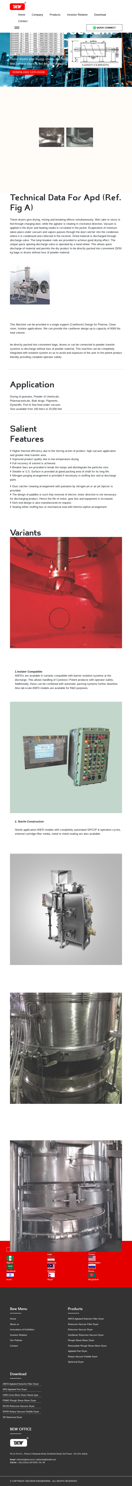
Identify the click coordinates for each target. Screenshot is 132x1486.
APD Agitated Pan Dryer (15, 1389)
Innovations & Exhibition (22, 1329)
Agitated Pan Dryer (77, 1351)
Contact (23, 21)
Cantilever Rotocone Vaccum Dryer (86, 1335)
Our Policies (16, 1340)
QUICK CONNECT (106, 27)
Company (37, 14)
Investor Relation (77, 14)
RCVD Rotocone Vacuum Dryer (19, 1406)
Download (100, 14)
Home (21, 14)
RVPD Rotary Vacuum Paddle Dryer (21, 1411)
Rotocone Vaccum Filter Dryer (83, 1324)
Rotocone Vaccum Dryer (80, 1329)
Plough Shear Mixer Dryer (81, 1340)
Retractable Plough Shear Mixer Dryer (87, 1345)
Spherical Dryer (76, 1362)
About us (14, 1324)
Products (55, 14)
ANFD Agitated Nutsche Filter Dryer (86, 1318)
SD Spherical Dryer (12, 1417)
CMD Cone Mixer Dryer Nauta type (20, 1395)
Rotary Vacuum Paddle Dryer (83, 1356)
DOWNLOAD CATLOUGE (29, 72)
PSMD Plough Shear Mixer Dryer (19, 1400)
